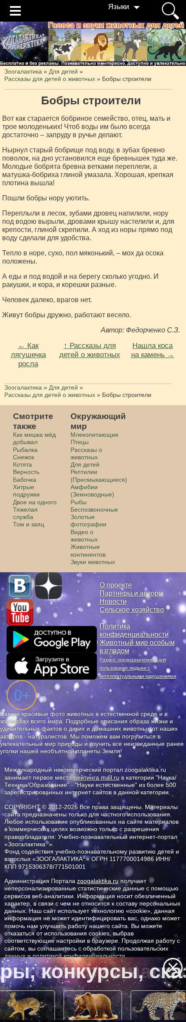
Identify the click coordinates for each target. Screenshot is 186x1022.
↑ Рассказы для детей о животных (89, 350)
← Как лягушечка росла (28, 354)
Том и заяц (28, 524)
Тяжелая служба (25, 513)
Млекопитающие (95, 434)
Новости (113, 601)
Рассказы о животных (86, 453)
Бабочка (24, 479)
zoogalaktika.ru (98, 880)
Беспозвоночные (94, 509)
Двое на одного (35, 502)
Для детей (85, 464)
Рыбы (79, 502)
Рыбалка (25, 449)
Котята (22, 464)
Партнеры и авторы (131, 593)
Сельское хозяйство (131, 609)
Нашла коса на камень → (152, 350)
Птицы (80, 441)
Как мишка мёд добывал (34, 438)
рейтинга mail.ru (96, 777)
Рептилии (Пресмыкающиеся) (99, 475)
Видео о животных (84, 536)
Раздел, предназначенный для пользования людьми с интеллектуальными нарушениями (137, 668)
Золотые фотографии (88, 520)
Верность (26, 471)
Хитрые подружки (26, 491)
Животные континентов (88, 550)
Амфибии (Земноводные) (92, 491)
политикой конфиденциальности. (79, 955)
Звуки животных (93, 561)
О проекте (115, 585)
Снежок (23, 457)
